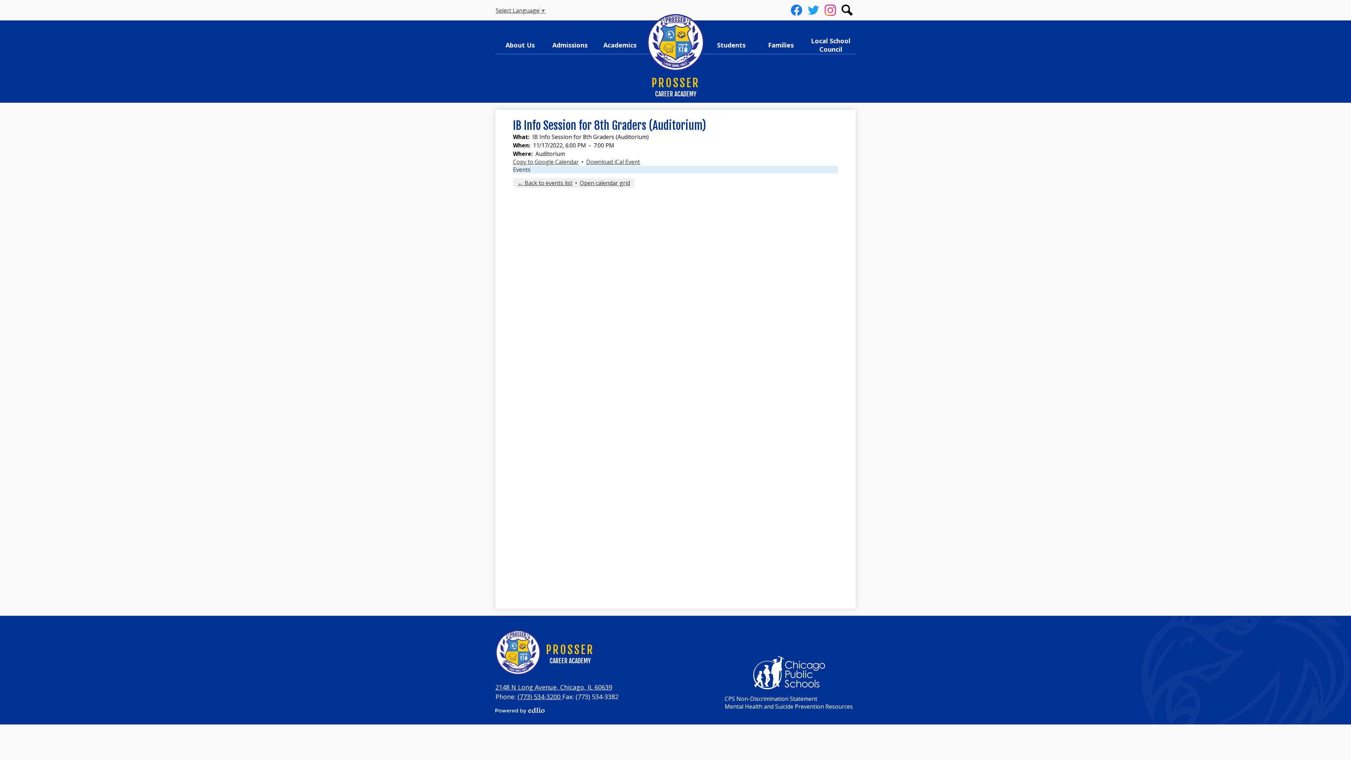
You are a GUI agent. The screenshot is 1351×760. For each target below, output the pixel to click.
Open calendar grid (605, 183)
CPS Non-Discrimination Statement (771, 699)
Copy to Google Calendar (546, 162)
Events (522, 169)
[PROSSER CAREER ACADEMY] (675, 43)
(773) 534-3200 (540, 696)
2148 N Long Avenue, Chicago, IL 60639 (553, 687)
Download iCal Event (613, 162)
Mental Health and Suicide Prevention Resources (789, 706)
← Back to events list (545, 183)
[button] (520, 45)
